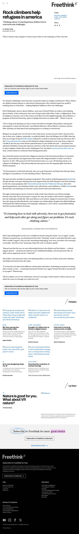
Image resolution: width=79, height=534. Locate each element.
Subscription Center (38, 445)
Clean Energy (32, 361)
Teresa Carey (9, 29)
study (68, 186)
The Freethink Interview (10, 507)
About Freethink (8, 485)
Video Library (7, 512)
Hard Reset (6, 505)
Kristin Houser (33, 342)
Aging (4, 325)
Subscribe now (11, 93)
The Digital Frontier (48, 487)
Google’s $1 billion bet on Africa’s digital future (38, 328)
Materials (45, 495)
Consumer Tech (47, 492)
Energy (44, 488)
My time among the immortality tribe (11, 328)
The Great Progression (10, 510)
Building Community (60, 15)
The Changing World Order (50, 490)
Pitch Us (5, 490)
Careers (5, 488)
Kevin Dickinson (59, 342)
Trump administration (13, 141)
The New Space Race (49, 494)
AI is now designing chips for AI (13, 365)
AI (3, 361)
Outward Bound (33, 184)
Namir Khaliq (7, 340)
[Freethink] (65, 4)
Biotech (44, 497)
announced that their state (61, 148)
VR (3, 392)
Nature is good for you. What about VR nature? (20, 399)
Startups (57, 19)
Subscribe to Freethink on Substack (39, 438)
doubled (70, 179)
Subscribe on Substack (13, 476)
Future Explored (8, 509)
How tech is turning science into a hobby (62, 328)
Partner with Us (8, 487)
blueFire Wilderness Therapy (52, 184)
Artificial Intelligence (48, 485)
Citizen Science (59, 325)
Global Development (60, 17)
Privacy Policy (7, 528)
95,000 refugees (28, 139)
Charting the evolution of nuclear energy (38, 365)
